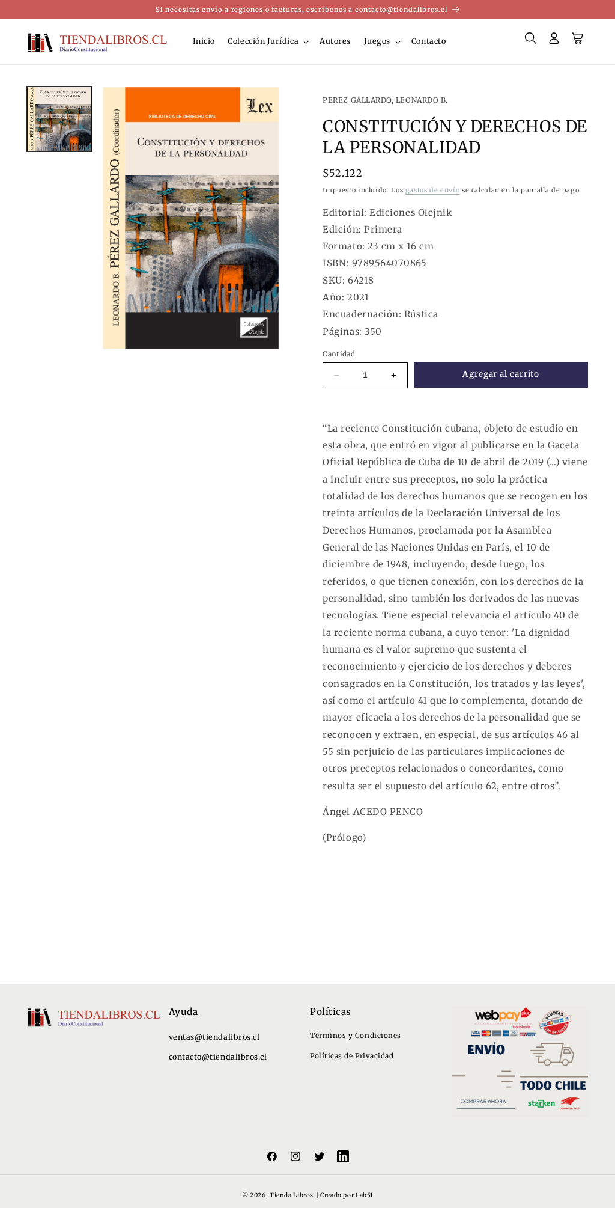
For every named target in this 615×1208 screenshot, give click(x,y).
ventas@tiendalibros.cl (214, 1037)
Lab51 (364, 1195)
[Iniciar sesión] (554, 42)
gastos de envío (432, 190)
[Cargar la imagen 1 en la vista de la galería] (59, 119)
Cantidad (339, 353)
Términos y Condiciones (355, 1035)
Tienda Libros (292, 1195)
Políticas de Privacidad (351, 1055)
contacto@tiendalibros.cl (218, 1056)
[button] (268, 42)
